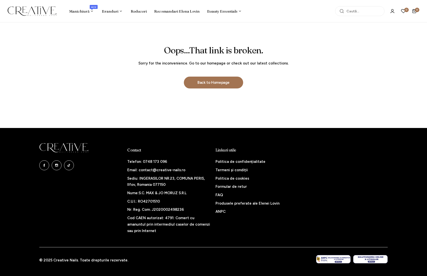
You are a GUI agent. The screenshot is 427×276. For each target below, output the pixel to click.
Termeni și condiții (231, 170)
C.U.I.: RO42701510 (143, 201)
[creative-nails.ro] (32, 11)
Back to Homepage (213, 82)
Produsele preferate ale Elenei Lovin (247, 203)
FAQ (219, 195)
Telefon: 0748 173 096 (147, 161)
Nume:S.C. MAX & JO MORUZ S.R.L (157, 193)
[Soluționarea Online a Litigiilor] (370, 259)
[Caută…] (341, 11)
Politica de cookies (232, 178)
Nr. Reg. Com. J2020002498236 (155, 209)
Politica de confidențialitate (240, 161)
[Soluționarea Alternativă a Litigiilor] (333, 259)
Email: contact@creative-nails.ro (156, 170)
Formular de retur (231, 186)
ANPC (220, 211)
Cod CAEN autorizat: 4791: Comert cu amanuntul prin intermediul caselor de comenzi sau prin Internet (168, 224)
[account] (392, 11)
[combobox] (359, 11)
